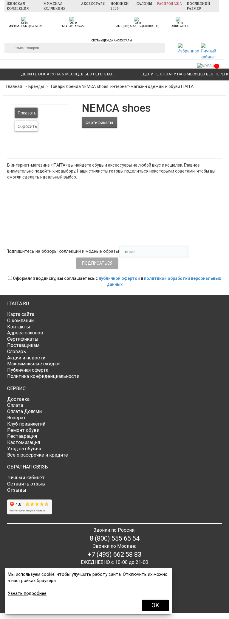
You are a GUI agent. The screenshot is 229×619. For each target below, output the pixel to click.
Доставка (18, 399)
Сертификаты (99, 122)
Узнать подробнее (27, 593)
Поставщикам (23, 345)
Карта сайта (20, 314)
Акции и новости (26, 358)
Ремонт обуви (23, 430)
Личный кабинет (26, 477)
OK (155, 605)
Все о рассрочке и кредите (37, 455)
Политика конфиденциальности (43, 376)
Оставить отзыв (26, 484)
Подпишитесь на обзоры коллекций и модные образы (62, 251)
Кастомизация (23, 442)
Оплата (15, 405)
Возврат (16, 418)
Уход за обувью (25, 449)
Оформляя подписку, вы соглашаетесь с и (116, 281)
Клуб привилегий (26, 424)
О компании (20, 320)
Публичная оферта (27, 370)
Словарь (16, 351)
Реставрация (22, 436)
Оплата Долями (24, 411)
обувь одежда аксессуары (112, 39)
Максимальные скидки (33, 364)
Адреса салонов (25, 333)
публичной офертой (119, 278)
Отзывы (16, 490)
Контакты (18, 327)
